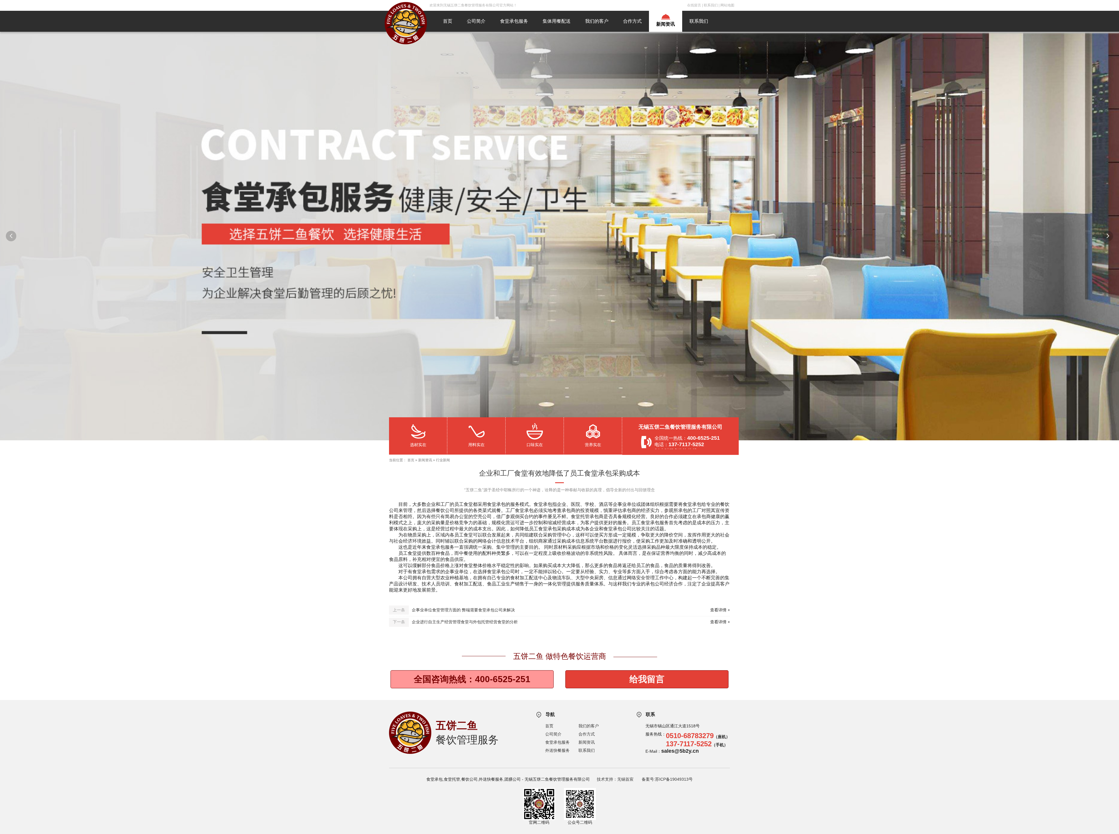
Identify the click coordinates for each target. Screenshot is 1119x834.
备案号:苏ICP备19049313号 (667, 779)
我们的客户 (596, 21)
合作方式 (632, 21)
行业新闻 (443, 460)
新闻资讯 (665, 24)
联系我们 (711, 5)
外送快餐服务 (557, 750)
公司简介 (476, 21)
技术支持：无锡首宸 (615, 779)
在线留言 (694, 5)
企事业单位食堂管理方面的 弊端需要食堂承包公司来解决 (463, 610)
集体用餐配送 (557, 21)
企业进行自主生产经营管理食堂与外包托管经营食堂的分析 (465, 622)
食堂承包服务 (514, 21)
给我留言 (646, 679)
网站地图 (727, 5)
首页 (447, 21)
